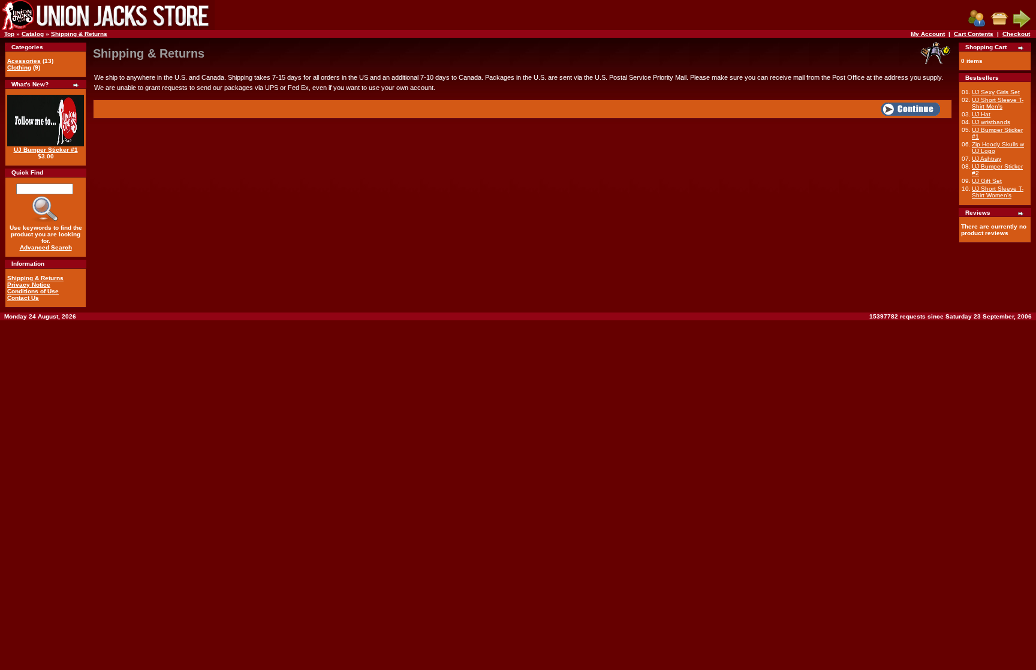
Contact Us (23, 298)
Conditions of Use (33, 291)
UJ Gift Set (987, 181)
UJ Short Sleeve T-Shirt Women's (997, 192)
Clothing (19, 67)
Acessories (24, 61)
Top (9, 34)
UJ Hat (981, 114)
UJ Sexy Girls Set (996, 92)
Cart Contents (973, 34)
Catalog (33, 34)
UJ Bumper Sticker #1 (46, 149)
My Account (928, 34)
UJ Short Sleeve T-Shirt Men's (997, 103)
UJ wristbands (991, 122)
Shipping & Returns (79, 34)
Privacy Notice (28, 284)
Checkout (1016, 34)
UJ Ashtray (986, 158)
